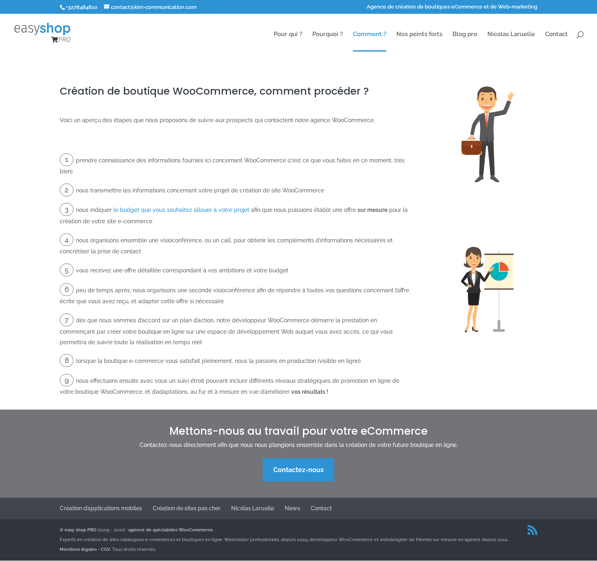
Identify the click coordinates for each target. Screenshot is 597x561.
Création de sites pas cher (187, 508)
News (292, 508)
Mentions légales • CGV (85, 549)
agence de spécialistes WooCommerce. (171, 530)
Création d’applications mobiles (101, 508)
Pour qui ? (288, 34)
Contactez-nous (298, 470)
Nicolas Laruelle (511, 34)
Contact (556, 34)
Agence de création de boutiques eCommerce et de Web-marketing (452, 7)
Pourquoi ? (327, 34)
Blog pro (464, 34)
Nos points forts (419, 34)
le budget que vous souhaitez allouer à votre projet (181, 210)
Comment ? (369, 34)
